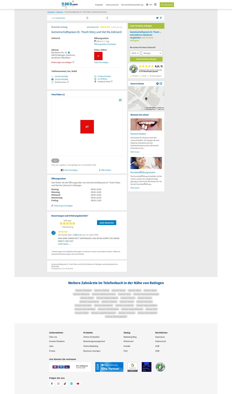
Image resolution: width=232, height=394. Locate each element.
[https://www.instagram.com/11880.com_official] (58, 383)
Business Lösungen (91, 351)
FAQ (125, 351)
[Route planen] (69, 52)
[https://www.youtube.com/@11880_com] (78, 383)
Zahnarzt (55, 38)
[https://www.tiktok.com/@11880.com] (65, 383)
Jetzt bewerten (106, 222)
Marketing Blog (130, 337)
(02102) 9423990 (61, 76)
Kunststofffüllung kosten (142, 172)
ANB (157, 351)
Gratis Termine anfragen (146, 59)
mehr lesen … (64, 243)
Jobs (51, 346)
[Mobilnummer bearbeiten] (68, 82)
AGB (157, 346)
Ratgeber (99, 4)
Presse (52, 351)
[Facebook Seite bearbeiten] (111, 81)
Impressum (160, 337)
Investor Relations (57, 341)
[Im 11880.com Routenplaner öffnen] (157, 83)
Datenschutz (160, 341)
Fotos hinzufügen (101, 62)
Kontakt (127, 346)
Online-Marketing (90, 346)
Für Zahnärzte (167, 4)
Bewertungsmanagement (94, 341)
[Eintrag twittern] (157, 17)
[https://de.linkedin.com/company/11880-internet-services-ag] (71, 383)
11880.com (77, 234)
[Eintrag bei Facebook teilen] (161, 17)
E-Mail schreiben (104, 76)
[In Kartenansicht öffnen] (161, 83)
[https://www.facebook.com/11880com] (51, 383)
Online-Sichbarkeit (91, 337)
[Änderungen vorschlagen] (73, 62)
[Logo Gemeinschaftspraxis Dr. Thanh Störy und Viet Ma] (120, 99)
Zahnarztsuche (112, 4)
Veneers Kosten (138, 133)
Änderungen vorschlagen (61, 62)
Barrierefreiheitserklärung (132, 4)
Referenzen (129, 341)
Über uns (53, 337)
